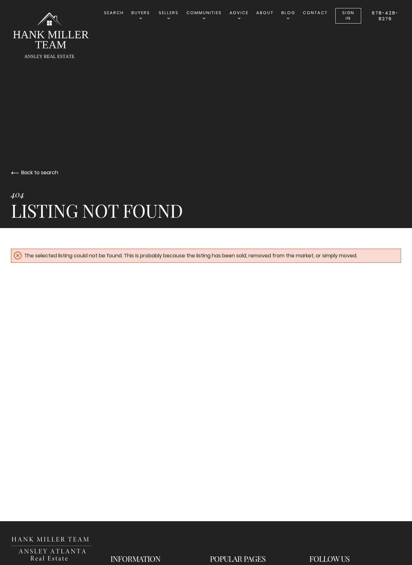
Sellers (169, 13)
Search (114, 13)
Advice (238, 13)
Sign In (348, 15)
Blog (288, 13)
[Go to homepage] (56, 37)
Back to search (39, 172)
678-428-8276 (385, 16)
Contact (315, 13)
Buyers (140, 13)
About (265, 13)
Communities (204, 13)
